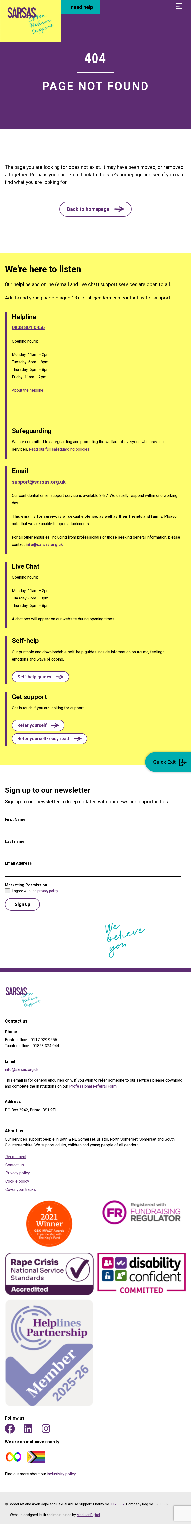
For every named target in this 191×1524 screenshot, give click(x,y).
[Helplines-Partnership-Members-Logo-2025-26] (49, 1353)
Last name (15, 841)
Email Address (20, 863)
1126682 (118, 1504)
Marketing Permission (27, 885)
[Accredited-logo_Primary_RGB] (49, 1274)
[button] (95, 209)
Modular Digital (88, 1515)
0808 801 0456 (28, 327)
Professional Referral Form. (93, 1086)
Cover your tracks (20, 1189)
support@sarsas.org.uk (39, 482)
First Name (16, 819)
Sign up (22, 904)
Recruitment (15, 1156)
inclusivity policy (61, 1474)
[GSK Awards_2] (49, 1223)
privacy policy (47, 891)
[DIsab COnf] (141, 1274)
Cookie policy (17, 1181)
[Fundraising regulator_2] (141, 1212)
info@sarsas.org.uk (44, 544)
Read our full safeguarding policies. (59, 449)
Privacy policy (17, 1173)
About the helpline (27, 390)
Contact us (14, 1165)
